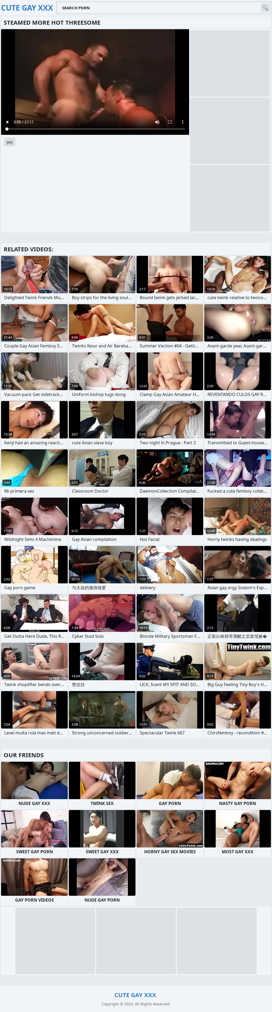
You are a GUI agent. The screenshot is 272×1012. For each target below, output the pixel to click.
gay (9, 141)
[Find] (265, 7)
